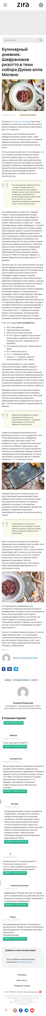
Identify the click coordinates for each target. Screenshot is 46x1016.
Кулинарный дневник (28, 115)
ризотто (34, 680)
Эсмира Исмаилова (28, 658)
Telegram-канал (22, 985)
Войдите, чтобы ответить (15, 746)
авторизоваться (25, 962)
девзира (8, 680)
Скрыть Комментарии (13, 722)
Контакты (22, 980)
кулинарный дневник (21, 680)
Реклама (21, 974)
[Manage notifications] (6, 1010)
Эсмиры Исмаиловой (21, 121)
